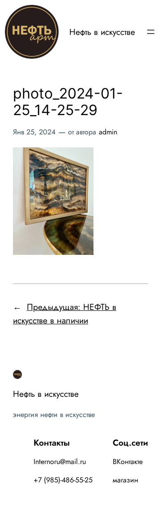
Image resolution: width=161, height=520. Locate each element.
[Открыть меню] (150, 31)
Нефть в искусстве (102, 32)
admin (108, 132)
